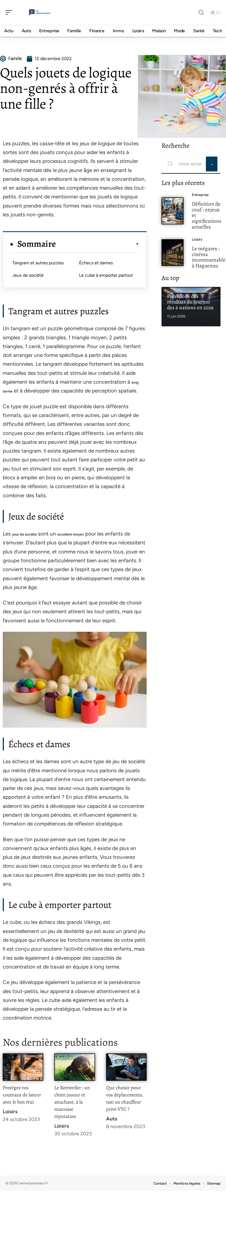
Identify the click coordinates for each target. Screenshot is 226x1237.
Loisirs (10, 1111)
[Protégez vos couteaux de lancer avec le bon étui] (23, 1067)
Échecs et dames (96, 262)
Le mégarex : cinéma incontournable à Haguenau (208, 257)
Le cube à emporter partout (106, 275)
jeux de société (24, 534)
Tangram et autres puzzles (38, 262)
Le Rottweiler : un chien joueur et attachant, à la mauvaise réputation (72, 1102)
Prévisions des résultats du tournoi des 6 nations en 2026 (190, 301)
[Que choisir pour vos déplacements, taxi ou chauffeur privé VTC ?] (126, 1067)
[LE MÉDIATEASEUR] (39, 12)
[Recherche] (201, 12)
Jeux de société (28, 275)
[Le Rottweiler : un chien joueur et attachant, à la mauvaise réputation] (75, 1067)
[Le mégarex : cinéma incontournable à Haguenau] (172, 253)
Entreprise (200, 195)
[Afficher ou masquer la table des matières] (97, 244)
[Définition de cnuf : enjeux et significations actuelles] (172, 211)
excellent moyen (70, 534)
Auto (111, 1119)
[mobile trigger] (10, 12)
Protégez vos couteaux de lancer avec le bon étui (22, 1094)
